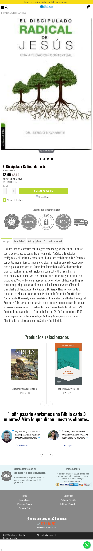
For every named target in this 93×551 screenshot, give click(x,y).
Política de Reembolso (68, 504)
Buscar (24, 495)
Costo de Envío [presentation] (19, 241)
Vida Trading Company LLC (46, 535)
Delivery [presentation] (31, 241)
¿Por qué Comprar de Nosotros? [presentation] (49, 241)
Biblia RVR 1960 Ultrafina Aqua (68, 388)
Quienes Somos (24, 500)
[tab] (7, 241)
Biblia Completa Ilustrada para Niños (24, 388)
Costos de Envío (25, 508)
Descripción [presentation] (7, 241)
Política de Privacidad (68, 500)
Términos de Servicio (24, 504)
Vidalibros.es (13, 535)
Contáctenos (68, 495)
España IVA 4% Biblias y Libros (16, 13)
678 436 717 (48, 523)
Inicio (3, 13)
